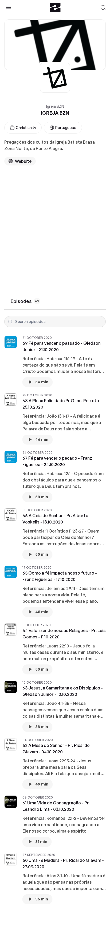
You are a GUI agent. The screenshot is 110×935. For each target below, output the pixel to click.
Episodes (25, 301)
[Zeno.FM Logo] (55, 7)
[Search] (103, 7)
